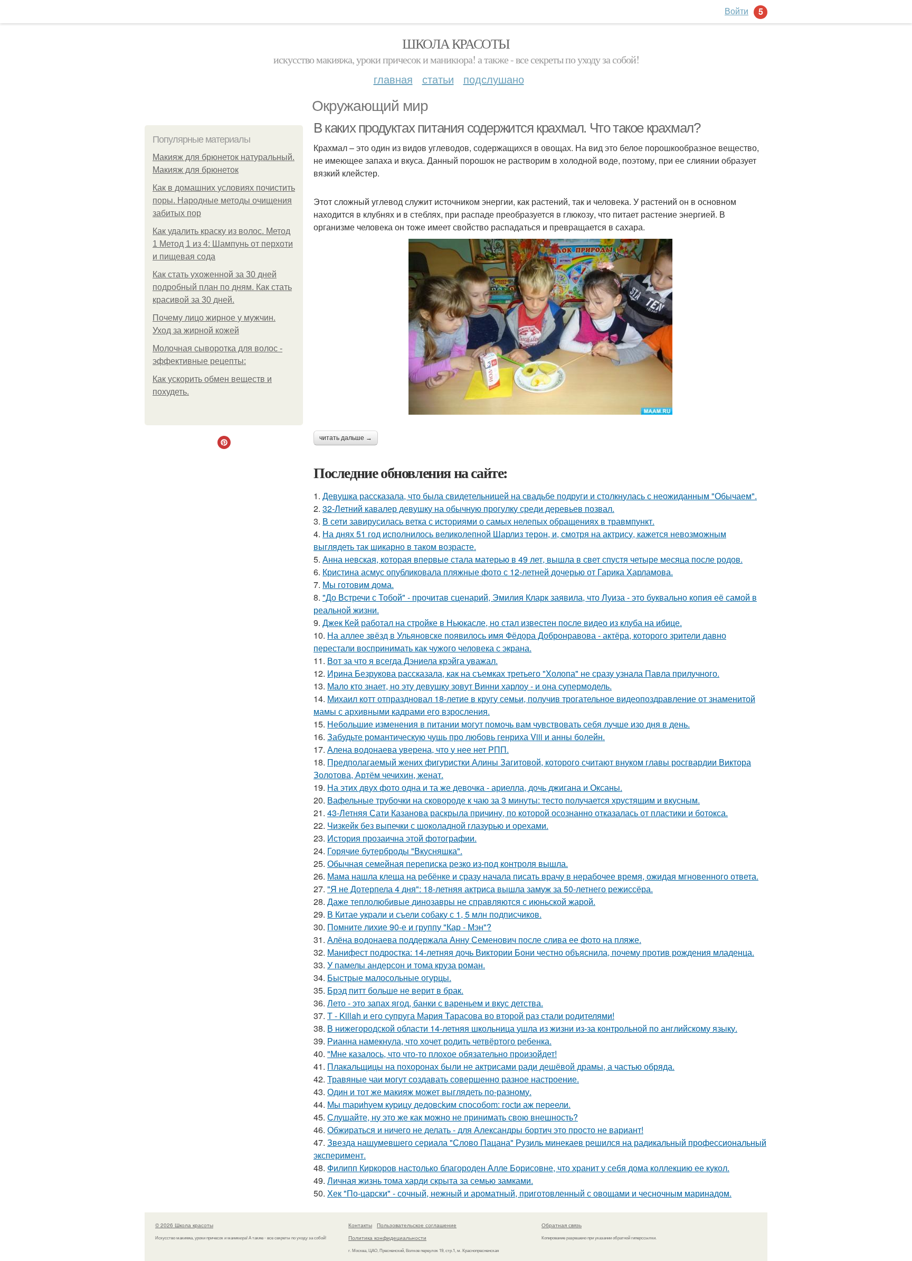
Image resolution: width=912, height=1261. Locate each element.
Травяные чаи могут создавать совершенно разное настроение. (453, 1079)
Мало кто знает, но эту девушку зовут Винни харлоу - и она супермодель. (469, 686)
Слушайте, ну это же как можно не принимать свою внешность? (452, 1117)
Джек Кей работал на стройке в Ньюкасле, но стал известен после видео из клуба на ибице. (502, 623)
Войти (736, 11)
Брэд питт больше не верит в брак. (395, 990)
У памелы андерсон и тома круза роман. (406, 965)
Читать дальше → (345, 438)
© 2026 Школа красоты (184, 1225)
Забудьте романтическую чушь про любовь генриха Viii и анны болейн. (466, 737)
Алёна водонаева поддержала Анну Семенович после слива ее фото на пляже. (484, 939)
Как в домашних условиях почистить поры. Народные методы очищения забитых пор (224, 200)
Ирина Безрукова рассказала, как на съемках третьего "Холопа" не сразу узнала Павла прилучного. (523, 673)
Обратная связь (562, 1225)
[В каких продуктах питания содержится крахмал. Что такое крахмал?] (540, 327)
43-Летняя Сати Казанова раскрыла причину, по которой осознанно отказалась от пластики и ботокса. (527, 813)
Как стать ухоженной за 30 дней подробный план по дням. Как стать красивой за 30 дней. (222, 287)
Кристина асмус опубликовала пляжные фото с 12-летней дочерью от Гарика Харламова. (497, 572)
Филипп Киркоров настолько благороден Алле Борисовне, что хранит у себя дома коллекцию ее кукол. (528, 1168)
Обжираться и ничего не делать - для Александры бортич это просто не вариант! (485, 1130)
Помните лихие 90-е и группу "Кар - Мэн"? (409, 927)
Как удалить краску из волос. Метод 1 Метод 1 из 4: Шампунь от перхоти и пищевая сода (223, 244)
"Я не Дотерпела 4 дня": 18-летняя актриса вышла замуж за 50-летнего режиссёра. (490, 889)
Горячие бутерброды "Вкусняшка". (394, 851)
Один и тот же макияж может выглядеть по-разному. (429, 1092)
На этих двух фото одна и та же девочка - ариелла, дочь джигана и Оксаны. (474, 787)
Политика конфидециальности (387, 1237)
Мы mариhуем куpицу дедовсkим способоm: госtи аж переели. (449, 1104)
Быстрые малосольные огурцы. (389, 978)
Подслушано (493, 79)
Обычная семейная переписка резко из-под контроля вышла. (447, 863)
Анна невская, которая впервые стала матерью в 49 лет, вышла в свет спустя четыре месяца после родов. (532, 559)
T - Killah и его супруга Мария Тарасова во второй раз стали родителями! (470, 1016)
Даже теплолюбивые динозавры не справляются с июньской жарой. (461, 901)
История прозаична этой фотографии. (402, 838)
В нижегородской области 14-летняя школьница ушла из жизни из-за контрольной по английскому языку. (532, 1028)
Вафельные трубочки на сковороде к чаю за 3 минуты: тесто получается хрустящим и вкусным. (513, 800)
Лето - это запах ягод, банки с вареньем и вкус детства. (435, 1003)
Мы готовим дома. (358, 584)
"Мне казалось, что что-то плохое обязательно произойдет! (442, 1054)
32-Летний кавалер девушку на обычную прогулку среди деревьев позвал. (468, 508)
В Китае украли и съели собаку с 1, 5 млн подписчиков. (434, 914)
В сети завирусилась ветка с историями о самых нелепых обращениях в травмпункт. (488, 521)
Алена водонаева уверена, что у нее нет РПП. (418, 749)
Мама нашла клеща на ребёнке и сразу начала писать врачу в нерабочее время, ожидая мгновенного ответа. (542, 876)
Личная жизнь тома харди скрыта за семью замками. (430, 1180)
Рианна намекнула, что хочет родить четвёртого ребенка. (439, 1041)
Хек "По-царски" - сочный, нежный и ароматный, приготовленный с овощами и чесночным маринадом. (529, 1193)
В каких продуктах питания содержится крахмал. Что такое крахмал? (507, 128)
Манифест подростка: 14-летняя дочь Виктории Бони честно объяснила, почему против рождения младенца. (540, 952)
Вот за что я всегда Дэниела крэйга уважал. (412, 661)
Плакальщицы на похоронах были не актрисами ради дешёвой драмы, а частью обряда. (500, 1066)
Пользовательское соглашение (417, 1225)
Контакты (360, 1225)
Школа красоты (455, 43)
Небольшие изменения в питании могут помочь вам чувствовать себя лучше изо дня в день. (508, 724)
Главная (393, 79)
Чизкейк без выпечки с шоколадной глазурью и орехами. (437, 825)
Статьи (438, 79)
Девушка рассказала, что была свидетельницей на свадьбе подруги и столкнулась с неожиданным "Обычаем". (539, 496)
